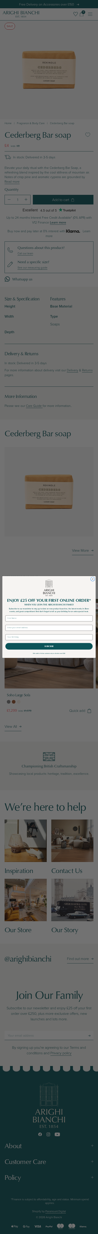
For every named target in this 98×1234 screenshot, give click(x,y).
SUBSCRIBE (49, 646)
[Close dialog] (93, 579)
